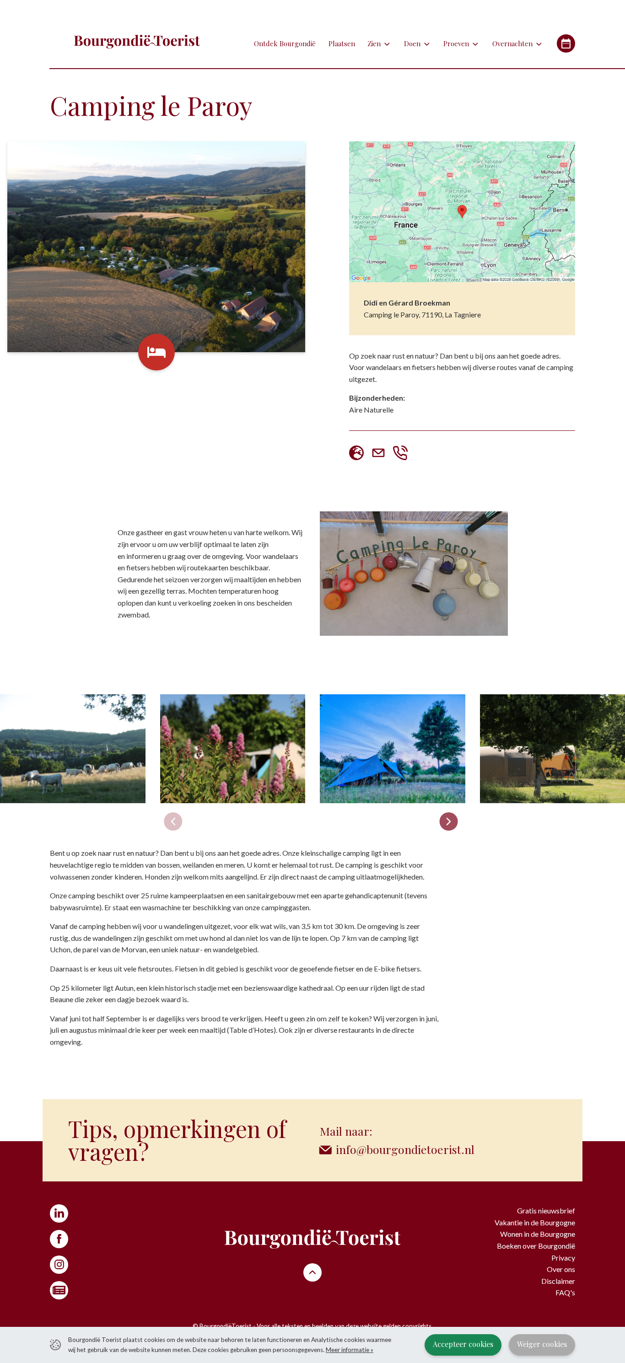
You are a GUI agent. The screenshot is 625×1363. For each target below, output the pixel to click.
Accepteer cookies (463, 1344)
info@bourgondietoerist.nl (405, 1149)
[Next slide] (448, 821)
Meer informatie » (349, 1349)
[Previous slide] (173, 821)
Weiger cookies (542, 1344)
